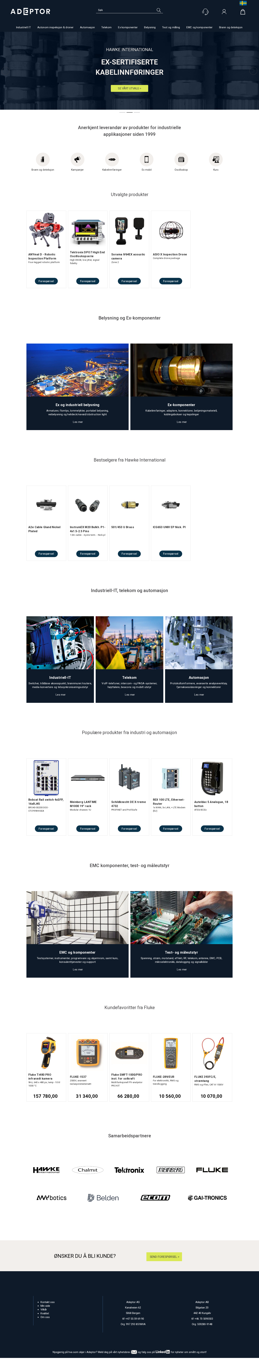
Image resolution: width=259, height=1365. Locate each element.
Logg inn (224, 12)
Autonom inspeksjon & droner (55, 27)
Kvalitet (45, 1313)
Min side (45, 1305)
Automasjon (87, 27)
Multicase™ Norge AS (199, 1361)
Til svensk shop (242, 3)
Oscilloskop (181, 169)
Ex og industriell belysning (78, 405)
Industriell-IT (60, 677)
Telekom (106, 27)
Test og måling (171, 27)
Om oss (45, 1317)
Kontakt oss (48, 1302)
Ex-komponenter (181, 405)
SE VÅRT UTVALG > (129, 88)
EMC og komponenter (199, 27)
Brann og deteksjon (230, 27)
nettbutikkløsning (167, 1361)
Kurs (215, 169)
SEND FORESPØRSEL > (164, 1256)
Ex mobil (147, 169)
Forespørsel (46, 281)
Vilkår (44, 1309)
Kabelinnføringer (112, 169)
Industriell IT (23, 27)
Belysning (150, 27)
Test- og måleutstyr (181, 952)
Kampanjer (77, 169)
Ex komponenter (128, 27)
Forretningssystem (143, 1361)
